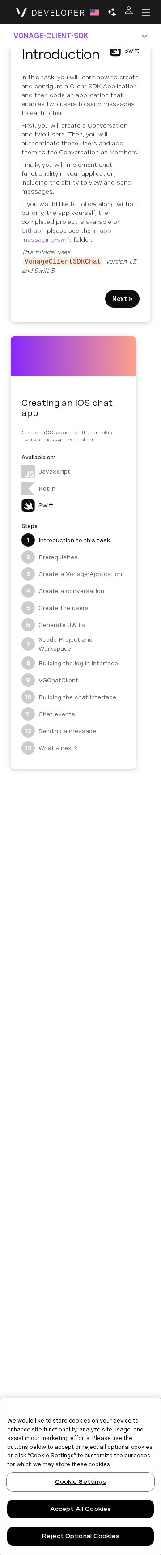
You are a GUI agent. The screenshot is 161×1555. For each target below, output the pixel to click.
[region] (80, 1476)
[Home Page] (50, 12)
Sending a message (61, 730)
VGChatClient (52, 680)
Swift (46, 505)
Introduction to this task (68, 540)
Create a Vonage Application (74, 573)
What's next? (51, 747)
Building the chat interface (70, 697)
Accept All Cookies (80, 1509)
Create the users (57, 607)
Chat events (50, 714)
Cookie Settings (80, 1481)
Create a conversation (65, 590)
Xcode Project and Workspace (59, 644)
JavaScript (54, 471)
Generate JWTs (55, 624)
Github (31, 230)
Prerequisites (52, 557)
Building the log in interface (72, 663)
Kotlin (46, 488)
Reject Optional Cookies (80, 1536)
